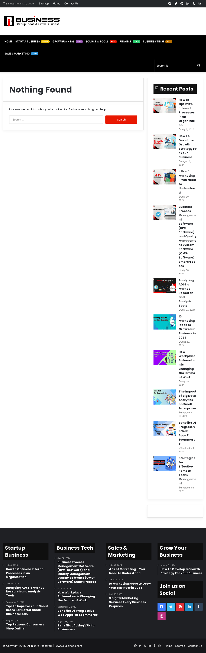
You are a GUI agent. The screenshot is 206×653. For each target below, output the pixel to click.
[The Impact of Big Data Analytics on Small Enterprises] (164, 397)
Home (56, 3)
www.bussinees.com (69, 645)
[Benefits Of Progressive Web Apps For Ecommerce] (164, 428)
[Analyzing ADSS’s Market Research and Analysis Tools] (164, 285)
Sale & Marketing (20, 53)
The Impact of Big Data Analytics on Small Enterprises (188, 399)
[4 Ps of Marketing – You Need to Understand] (164, 176)
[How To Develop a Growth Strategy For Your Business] (164, 141)
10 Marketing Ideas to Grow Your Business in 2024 (187, 327)
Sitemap (44, 3)
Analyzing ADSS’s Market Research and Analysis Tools (186, 293)
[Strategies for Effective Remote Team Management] (164, 463)
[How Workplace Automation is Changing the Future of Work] (164, 357)
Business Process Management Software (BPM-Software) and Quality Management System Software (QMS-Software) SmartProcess (188, 236)
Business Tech (157, 41)
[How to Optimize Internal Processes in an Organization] (164, 105)
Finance (129, 41)
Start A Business (31, 41)
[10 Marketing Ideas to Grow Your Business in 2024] (164, 322)
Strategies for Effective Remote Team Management (187, 470)
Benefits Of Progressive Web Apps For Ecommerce (187, 433)
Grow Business (67, 41)
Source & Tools (100, 41)
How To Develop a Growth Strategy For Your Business (188, 146)
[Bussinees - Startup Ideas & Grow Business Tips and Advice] (32, 21)
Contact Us (71, 3)
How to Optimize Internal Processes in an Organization (187, 112)
